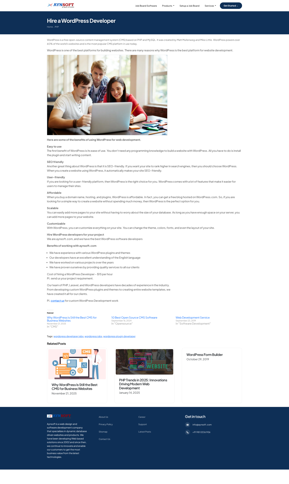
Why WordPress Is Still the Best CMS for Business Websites (72, 319)
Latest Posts (144, 431)
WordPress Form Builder (204, 354)
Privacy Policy (106, 424)
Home (50, 26)
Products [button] (167, 5)
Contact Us (104, 439)
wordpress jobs (93, 336)
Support (142, 424)
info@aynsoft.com (202, 424)
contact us (57, 300)
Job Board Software (146, 5)
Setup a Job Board (189, 5)
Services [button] (209, 5)
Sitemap (103, 431)
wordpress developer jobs (69, 336)
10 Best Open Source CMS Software (134, 317)
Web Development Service (193, 317)
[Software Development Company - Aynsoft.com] (59, 416)
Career (141, 417)
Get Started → (231, 5)
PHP (57, 26)
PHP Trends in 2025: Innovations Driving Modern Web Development (143, 384)
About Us (103, 417)
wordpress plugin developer (119, 336)
